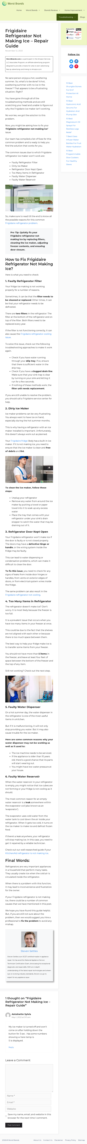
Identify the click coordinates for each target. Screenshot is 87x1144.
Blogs (82, 17)
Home (19, 10)
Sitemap (81, 1140)
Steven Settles (29, 951)
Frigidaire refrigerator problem (21, 223)
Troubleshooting (66, 17)
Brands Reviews (51, 10)
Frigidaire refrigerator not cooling (22, 595)
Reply (11, 1047)
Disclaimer (58, 1140)
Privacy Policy (70, 1140)
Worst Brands (31, 10)
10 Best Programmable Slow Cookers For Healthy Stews (73, 157)
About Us (37, 1140)
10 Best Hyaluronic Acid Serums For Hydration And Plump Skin (73, 108)
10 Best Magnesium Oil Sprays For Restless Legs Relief (73, 125)
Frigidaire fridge (19, 441)
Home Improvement (73, 10)
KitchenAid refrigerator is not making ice (26, 853)
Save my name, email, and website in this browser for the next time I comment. (29, 1116)
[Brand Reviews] (13, 3)
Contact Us (47, 1140)
